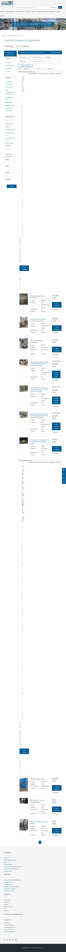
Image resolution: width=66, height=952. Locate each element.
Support (6, 904)
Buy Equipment (8, 882)
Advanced (53, 7)
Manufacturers (10, 35)
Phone (7, 172)
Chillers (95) (9, 87)
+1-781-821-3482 (8, 929)
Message (8, 179)
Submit (11, 186)
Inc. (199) (8, 71)
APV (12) (8, 62)
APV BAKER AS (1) (10, 130)
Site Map (6, 911)
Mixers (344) (9, 102)
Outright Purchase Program (11, 886)
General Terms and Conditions (12, 867)
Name (7, 159)
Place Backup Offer (56, 374)
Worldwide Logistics (9, 889)
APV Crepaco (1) (10, 65)
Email (7, 166)
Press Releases (8, 864)
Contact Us (7, 902)
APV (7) (7, 127)
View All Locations (9, 931)
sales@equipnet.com (10, 927)
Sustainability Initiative (10, 860)
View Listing (24, 268)
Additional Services (9, 891)
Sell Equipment (8, 884)
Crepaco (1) (9, 68)
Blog (5, 862)
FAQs (5, 909)
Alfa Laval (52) (9, 124)
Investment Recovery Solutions (12, 880)
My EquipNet (7, 900)
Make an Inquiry (8, 906)
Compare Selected (25, 66)
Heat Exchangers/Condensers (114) (10, 92)
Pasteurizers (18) (10, 105)
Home (4, 35)
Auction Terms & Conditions (11, 869)
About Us (6, 858)
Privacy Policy (8, 871)
